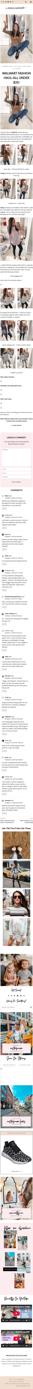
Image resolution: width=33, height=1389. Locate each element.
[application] (16, 1313)
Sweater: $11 (13, 203)
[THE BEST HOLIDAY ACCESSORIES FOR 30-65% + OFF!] (16, 903)
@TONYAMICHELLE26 (10, 1269)
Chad (6, 697)
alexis (6, 757)
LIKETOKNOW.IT (10, 1240)
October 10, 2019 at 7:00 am (14, 743)
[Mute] (27, 1320)
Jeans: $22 (21, 203)
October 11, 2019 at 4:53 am (14, 803)
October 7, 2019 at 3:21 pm (13, 633)
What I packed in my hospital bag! (26, 821)
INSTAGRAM (22, 1244)
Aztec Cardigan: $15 (8, 345)
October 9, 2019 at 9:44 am (13, 678)
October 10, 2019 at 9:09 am (14, 760)
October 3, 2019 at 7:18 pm (13, 599)
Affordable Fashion (7, 66)
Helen (6, 656)
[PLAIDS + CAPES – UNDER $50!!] (16, 874)
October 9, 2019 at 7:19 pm (13, 699)
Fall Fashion (17, 66)
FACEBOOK (16, 1283)
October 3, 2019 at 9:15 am (13, 517)
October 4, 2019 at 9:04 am (13, 616)
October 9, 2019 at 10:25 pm (14, 719)
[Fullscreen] (30, 1320)
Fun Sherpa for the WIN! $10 (9, 313)
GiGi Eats (7, 676)
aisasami (7, 800)
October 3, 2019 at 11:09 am (14, 558)
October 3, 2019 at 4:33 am (13, 498)
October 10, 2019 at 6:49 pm (14, 779)
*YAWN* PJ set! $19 (16, 373)
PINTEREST (11, 1256)
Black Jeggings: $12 (17, 276)
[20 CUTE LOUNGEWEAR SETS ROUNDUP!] (16, 932)
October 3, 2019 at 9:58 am (13, 536)
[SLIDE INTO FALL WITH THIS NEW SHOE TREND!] (16, 845)
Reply (4, 508)
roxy (6, 534)
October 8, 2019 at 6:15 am (13, 659)
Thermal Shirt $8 (17, 169)
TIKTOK (23, 1265)
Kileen (7, 496)
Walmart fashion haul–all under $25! (16, 77)
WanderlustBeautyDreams (13, 596)
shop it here (15, 1171)
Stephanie (8, 717)
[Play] (3, 1320)
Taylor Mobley (9, 613)
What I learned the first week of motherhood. (7, 821)
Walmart (17, 68)
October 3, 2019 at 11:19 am (14, 573)
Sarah (6, 556)
